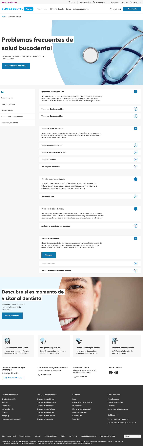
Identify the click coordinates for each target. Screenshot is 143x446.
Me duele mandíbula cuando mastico (56, 270)
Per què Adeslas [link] (113, 399)
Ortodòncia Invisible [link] (9, 399)
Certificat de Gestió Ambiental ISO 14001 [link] (122, 423)
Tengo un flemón (48, 263)
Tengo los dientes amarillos (52, 109)
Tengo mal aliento (48, 159)
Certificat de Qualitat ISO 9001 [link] (118, 419)
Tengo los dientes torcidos (52, 116)
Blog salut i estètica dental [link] (81, 409)
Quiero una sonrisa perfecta (52, 91)
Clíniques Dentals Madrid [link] (45, 399)
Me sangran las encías (50, 166)
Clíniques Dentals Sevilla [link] (45, 406)
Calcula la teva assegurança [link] (82, 402)
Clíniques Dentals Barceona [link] (46, 402)
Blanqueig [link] (5, 416)
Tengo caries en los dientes (52, 128)
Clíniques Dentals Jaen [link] (45, 419)
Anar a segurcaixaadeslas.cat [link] (118, 409)
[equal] (111, 373)
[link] (71, 2)
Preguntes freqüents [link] (79, 412)
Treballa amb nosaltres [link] (115, 402)
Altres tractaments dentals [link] (11, 419)
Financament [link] (77, 406)
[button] (132, 9)
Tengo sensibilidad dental (51, 145)
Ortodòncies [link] (6, 406)
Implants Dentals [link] (8, 409)
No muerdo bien (47, 196)
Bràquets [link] (5, 402)
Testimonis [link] (111, 406)
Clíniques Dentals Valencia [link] (46, 409)
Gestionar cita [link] (77, 416)
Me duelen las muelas (50, 238)
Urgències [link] (75, 419)
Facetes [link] (4, 412)
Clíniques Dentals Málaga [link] (46, 412)
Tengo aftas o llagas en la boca (53, 152)
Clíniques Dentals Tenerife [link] (46, 416)
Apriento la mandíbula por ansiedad (55, 226)
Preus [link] (74, 399)
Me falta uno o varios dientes (53, 179)
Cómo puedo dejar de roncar (52, 209)
